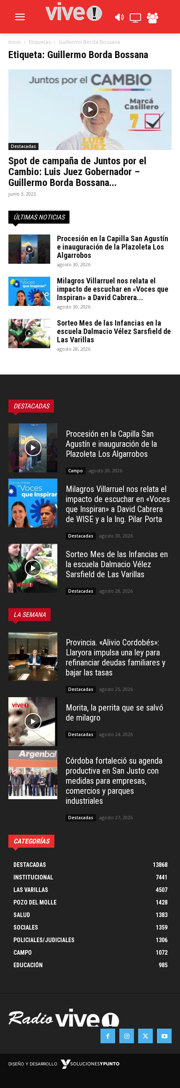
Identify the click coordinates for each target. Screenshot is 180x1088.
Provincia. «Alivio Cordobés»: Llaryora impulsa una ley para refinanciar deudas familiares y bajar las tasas (115, 657)
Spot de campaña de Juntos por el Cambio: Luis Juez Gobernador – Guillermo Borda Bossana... (77, 172)
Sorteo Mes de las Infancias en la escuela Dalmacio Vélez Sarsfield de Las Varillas (114, 331)
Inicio (14, 42)
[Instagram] (126, 1036)
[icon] (119, 19)
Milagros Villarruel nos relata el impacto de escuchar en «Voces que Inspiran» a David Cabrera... (112, 289)
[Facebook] (107, 1036)
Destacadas (23, 146)
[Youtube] (164, 1036)
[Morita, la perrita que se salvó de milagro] (32, 721)
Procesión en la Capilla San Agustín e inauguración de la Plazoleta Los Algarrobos (112, 247)
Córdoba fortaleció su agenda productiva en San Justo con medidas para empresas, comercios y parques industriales (114, 781)
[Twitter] (145, 1036)
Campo (75, 471)
